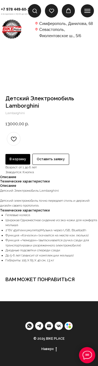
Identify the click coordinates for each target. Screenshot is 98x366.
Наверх (47, 349)
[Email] (49, 326)
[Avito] (69, 326)
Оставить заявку (51, 159)
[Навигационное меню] (87, 11)
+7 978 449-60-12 (16, 9)
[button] (34, 10)
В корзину (18, 159)
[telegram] (39, 326)
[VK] (59, 326)
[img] (12, 29)
